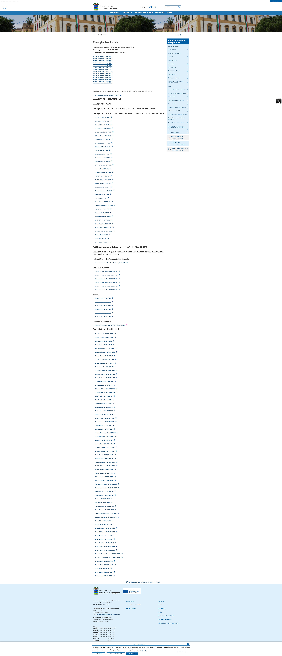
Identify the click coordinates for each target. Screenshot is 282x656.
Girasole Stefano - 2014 (104, 422)
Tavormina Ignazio (103, 227)
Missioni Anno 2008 (103, 298)
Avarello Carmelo (102, 117)
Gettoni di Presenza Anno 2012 (106, 286)
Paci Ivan (100, 198)
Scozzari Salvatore (103, 216)
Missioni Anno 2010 (103, 306)
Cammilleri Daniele (103, 128)
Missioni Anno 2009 (103, 302)
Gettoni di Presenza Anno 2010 (106, 279)
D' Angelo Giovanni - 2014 (105, 378)
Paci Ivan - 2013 (102, 499)
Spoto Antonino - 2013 (104, 535)
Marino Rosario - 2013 (104, 455)
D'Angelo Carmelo (103, 136)
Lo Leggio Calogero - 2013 (104, 447)
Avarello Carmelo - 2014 (104, 337)
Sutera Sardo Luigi (103, 224)
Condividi (177, 35)
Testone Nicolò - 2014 (104, 565)
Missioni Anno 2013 (103, 317)
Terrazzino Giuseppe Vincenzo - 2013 (107, 554)
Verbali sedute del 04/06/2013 (102, 81)
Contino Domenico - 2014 (104, 367)
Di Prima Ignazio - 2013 (104, 381)
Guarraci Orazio (102, 161)
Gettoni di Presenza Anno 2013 (106, 290)
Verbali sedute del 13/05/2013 (102, 73)
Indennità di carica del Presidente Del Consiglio (110, 263)
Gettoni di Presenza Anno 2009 (106, 275)
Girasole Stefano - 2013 (104, 418)
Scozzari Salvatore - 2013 (105, 528)
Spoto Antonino (102, 220)
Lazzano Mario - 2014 (103, 444)
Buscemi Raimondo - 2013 (104, 348)
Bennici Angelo (102, 121)
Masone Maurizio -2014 (104, 473)
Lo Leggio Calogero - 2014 (104, 451)
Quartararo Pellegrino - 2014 (106, 517)
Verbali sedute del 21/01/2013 (102, 58)
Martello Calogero (103, 180)
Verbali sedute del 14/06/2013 (102, 83)
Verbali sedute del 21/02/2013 (102, 62)
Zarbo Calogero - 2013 (103, 572)
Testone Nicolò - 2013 (104, 561)
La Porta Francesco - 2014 (105, 436)
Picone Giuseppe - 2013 (104, 506)
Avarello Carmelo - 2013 (104, 334)
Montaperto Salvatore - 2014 (106, 488)
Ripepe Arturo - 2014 (103, 524)
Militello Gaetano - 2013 (104, 477)
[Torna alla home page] (93, 35)
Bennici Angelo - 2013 (103, 341)
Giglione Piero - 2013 (104, 411)
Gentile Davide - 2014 (104, 407)
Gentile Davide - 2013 (103, 403)
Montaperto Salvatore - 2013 (106, 484)
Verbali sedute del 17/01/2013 (102, 56)
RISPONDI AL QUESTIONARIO (150, 582)
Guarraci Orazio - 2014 (103, 429)
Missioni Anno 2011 (103, 309)
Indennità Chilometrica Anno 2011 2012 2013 (110, 325)
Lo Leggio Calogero (103, 172)
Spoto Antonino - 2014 (104, 539)
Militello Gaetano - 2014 (104, 480)
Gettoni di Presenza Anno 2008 (106, 271)
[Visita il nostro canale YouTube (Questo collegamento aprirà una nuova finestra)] (152, 7)
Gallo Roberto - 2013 (104, 396)
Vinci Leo (100, 238)
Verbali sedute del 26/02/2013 (102, 64)
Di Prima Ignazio (102, 143)
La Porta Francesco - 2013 (105, 433)
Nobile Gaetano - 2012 (104, 491)
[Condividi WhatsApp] (155, 7)
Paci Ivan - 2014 (102, 502)
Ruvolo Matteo (102, 213)
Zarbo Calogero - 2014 (103, 576)
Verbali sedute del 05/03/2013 (102, 66)
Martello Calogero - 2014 (105, 466)
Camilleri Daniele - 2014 (104, 359)
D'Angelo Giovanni (102, 139)
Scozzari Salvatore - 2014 (105, 532)
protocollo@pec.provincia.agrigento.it (108, 614)
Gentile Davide (102, 154)
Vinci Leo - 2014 (102, 568)
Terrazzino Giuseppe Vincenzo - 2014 (107, 557)
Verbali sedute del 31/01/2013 (102, 60)
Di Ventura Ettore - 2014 (105, 392)
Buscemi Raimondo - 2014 (105, 352)
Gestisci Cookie (98, 653)
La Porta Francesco (103, 165)
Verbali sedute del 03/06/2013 (102, 79)
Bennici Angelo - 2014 (103, 345)
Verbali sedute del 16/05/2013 (102, 75)
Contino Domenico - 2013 (104, 363)
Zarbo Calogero (102, 242)
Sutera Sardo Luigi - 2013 (104, 543)
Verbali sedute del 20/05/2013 (102, 77)
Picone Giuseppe (102, 202)
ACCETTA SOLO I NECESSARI (116, 653)
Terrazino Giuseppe (103, 231)
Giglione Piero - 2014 (104, 414)
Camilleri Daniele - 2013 (104, 356)
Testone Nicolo (101, 235)
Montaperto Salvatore (103, 191)
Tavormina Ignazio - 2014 (105, 550)
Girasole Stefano (102, 158)
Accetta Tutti (132, 653)
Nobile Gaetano (102, 194)
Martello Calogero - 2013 (105, 462)
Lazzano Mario (102, 169)
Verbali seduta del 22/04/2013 (102, 71)
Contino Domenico (103, 132)
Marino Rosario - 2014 (104, 458)
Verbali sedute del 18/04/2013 (102, 69)
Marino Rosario (102, 176)
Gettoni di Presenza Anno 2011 (106, 282)
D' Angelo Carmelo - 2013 (105, 370)
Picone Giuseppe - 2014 (104, 510)
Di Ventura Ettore (102, 147)
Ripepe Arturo (102, 209)
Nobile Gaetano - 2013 (104, 495)
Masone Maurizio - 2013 (104, 469)
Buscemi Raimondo (102, 125)
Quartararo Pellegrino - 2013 (106, 513)
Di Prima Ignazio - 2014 (104, 385)
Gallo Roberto (101, 150)
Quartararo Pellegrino (104, 205)
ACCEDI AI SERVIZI (275, 1)
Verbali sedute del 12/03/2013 (102, 68)
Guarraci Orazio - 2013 (103, 425)
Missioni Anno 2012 (103, 313)
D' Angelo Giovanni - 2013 (105, 374)
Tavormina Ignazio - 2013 (105, 546)
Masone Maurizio (103, 183)
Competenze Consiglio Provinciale (107, 95)
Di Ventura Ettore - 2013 (105, 389)
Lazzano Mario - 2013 (103, 440)
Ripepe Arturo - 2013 (103, 521)
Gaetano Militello (102, 187)
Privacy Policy (145, 651)
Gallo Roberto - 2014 (103, 400)
